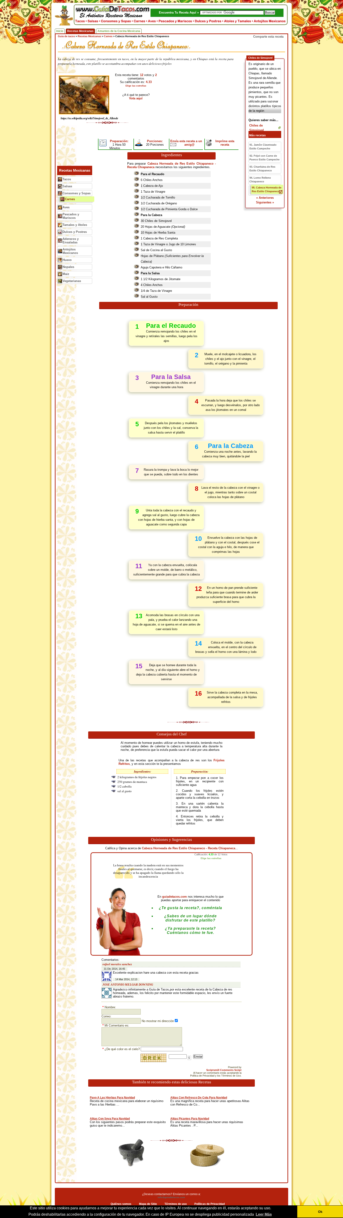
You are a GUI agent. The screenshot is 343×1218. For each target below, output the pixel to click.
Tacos (67, 179)
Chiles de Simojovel (256, 128)
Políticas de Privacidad (209, 1204)
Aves (66, 207)
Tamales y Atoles (75, 225)
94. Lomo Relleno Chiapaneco (260, 179)
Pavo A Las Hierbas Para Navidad (112, 1097)
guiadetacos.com (174, 896)
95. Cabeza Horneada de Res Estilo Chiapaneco (266, 189)
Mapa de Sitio (148, 1204)
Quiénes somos (121, 1204)
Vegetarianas (72, 281)
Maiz (66, 274)
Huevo (67, 260)
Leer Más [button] (264, 1214)
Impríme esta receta (224, 142)
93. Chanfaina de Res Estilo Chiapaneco (262, 168)
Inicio (59, 31)
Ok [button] (320, 1212)
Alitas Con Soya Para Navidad (110, 1118)
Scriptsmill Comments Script (224, 1070)
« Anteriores (265, 197)
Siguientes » (265, 202)
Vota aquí (136, 98)
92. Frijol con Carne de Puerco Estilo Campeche (264, 157)
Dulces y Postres (75, 232)
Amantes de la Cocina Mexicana (119, 31)
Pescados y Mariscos (71, 216)
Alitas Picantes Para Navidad (189, 1118)
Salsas (67, 186)
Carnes (70, 199)
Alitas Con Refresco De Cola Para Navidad (198, 1097)
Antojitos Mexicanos (70, 251)
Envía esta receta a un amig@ (186, 142)
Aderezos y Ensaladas (71, 240)
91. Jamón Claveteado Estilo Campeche (262, 146)
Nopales (68, 267)
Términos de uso (175, 1204)
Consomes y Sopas (77, 193)
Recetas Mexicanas (80, 31)
